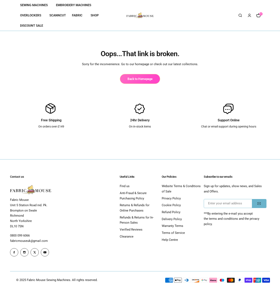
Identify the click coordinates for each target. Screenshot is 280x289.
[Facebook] (14, 252)
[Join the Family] (259, 203)
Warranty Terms (172, 226)
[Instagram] (24, 252)
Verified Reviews (131, 229)
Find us (125, 186)
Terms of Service (173, 233)
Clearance (126, 236)
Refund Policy (171, 212)
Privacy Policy (171, 198)
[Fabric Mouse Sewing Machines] (140, 15)
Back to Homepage (140, 79)
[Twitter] (35, 252)
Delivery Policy (172, 219)
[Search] (240, 15)
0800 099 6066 (20, 235)
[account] (249, 15)
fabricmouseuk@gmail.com (29, 241)
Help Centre (170, 240)
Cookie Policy (171, 205)
